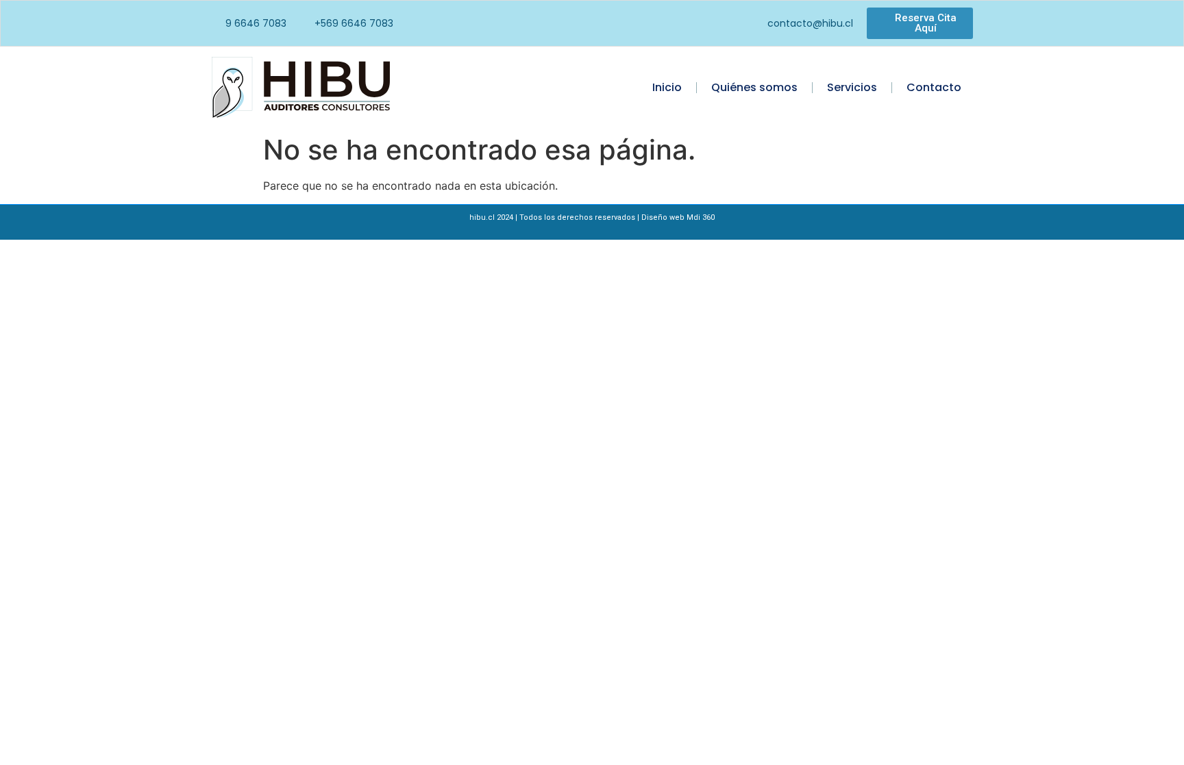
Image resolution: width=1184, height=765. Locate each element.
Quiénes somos (754, 87)
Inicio (667, 87)
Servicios (852, 87)
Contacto (934, 87)
